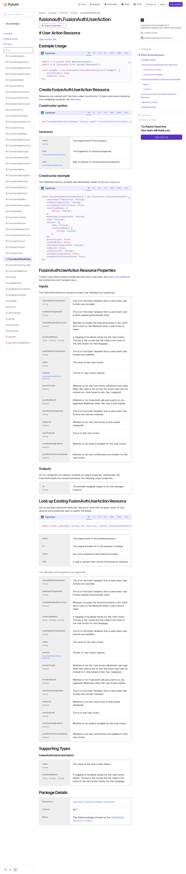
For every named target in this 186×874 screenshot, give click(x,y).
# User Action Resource (152, 55)
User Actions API (47, 39)
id (43, 486)
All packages (12, 23)
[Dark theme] (10, 869)
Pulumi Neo (112, 4)
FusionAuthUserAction (90, 13)
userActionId (48, 433)
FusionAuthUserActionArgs (113, 121)
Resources (75, 99)
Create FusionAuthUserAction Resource (159, 65)
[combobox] (17, 14)
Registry (96, 4)
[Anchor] (113, 18)
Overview (7, 33)
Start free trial (161, 137)
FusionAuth (63, 13)
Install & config (10, 38)
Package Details (148, 107)
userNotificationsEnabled (54, 454)
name (45, 362)
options (46, 373)
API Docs (7, 44)
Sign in (163, 4)
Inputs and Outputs (118, 276)
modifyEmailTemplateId (53, 351)
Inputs (146, 84)
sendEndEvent (49, 400)
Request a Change (149, 120)
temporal (46, 422)
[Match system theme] (15, 869)
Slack (126, 4)
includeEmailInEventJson (54, 322)
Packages (52, 13)
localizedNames (50, 337)
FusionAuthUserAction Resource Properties (161, 79)
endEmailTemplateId (52, 311)
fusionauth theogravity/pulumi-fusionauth (94, 802)
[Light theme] (5, 869)
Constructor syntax (152, 69)
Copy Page (145, 115)
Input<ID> (91, 526)
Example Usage (148, 60)
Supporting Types (149, 102)
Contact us (151, 4)
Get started (175, 4)
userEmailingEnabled (52, 444)
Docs (83, 4)
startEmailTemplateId (52, 411)
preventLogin (48, 386)
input (101, 292)
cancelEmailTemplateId (53, 300)
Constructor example (153, 74)
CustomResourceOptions (52, 165)
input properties (112, 182)
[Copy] (129, 62)
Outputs (147, 89)
